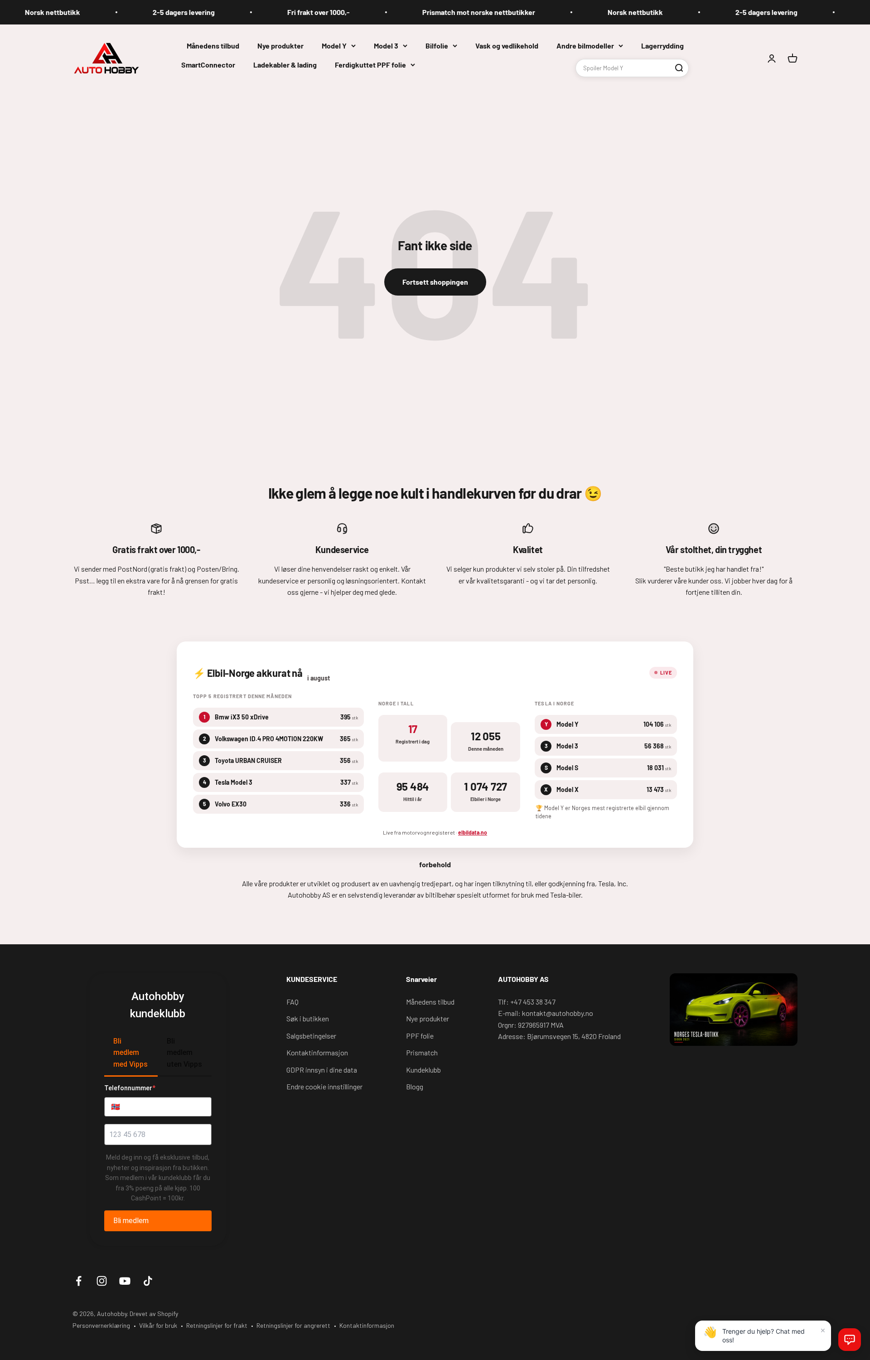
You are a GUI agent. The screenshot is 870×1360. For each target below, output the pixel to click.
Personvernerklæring (101, 1325)
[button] (849, 1339)
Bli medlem (131, 1220)
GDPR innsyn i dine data (321, 1069)
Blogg (414, 1086)
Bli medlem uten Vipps (184, 1053)
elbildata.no (472, 832)
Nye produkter (280, 45)
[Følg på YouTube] (125, 1281)
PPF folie (420, 1035)
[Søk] (679, 67)
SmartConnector (208, 64)
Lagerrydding (662, 45)
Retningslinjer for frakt (216, 1325)
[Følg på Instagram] (102, 1281)
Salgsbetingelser (311, 1035)
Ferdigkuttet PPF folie (370, 64)
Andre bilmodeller (585, 45)
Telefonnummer (129, 1088)
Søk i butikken (307, 1018)
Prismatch (422, 1052)
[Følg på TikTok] (148, 1281)
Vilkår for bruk (158, 1325)
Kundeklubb (423, 1069)
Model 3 (386, 45)
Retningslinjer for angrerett (293, 1325)
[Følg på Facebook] (78, 1281)
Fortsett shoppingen (435, 281)
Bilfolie (436, 45)
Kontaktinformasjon (317, 1052)
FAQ (292, 1001)
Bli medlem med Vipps (130, 1053)
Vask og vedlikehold (506, 45)
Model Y (334, 45)
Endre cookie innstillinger (324, 1086)
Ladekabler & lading (285, 64)
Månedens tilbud (213, 45)
